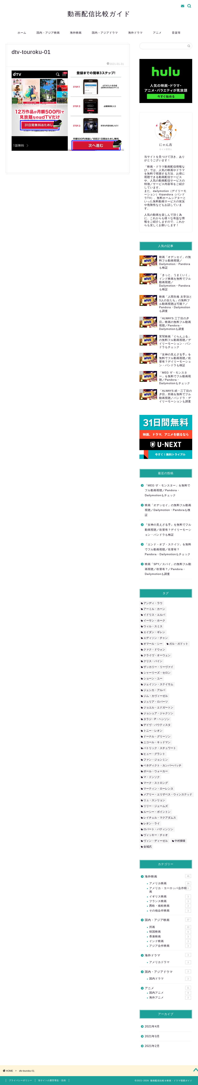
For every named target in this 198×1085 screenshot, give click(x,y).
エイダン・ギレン (154, 632)
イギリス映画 (169, 896)
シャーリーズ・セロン (157, 672)
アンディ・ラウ (152, 603)
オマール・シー (152, 643)
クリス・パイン (152, 661)
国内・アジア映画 (48, 32)
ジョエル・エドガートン (158, 707)
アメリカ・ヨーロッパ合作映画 (169, 890)
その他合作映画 (169, 910)
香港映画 (169, 936)
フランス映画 (169, 901)
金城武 (147, 846)
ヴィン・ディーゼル (155, 840)
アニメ (157, 32)
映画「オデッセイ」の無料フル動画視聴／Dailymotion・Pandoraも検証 (168, 510)
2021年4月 (152, 1026)
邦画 (169, 927)
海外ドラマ (135, 32)
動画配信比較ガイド (99, 14)
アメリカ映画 (169, 883)
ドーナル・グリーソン (157, 736)
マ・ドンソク (151, 777)
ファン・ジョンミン (155, 759)
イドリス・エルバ (154, 614)
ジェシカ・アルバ (154, 690)
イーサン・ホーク (154, 620)
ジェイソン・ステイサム (158, 684)
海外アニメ (169, 997)
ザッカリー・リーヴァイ (158, 666)
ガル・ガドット (178, 643)
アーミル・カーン (154, 609)
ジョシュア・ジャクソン (158, 713)
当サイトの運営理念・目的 (52, 1080)
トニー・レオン (152, 730)
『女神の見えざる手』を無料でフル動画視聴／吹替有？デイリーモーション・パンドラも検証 (168, 529)
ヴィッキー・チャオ (155, 835)
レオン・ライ (151, 823)
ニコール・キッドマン (157, 742)
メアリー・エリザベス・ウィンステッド (167, 794)
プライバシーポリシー (20, 1080)
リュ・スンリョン (154, 800)
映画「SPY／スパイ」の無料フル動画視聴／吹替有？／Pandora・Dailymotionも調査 (168, 569)
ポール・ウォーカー (155, 771)
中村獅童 (180, 840)
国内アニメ (169, 992)
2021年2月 (152, 1046)
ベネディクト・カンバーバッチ (162, 765)
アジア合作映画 (169, 945)
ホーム (22, 32)
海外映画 (76, 32)
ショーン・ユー (152, 678)
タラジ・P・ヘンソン (156, 719)
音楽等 (176, 32)
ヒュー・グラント (154, 753)
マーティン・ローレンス (158, 788)
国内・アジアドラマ (105, 32)
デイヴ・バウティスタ (157, 724)
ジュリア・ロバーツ (155, 701)
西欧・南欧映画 (169, 905)
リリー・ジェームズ (155, 806)
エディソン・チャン (155, 638)
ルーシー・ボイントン (157, 811)
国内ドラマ (169, 978)
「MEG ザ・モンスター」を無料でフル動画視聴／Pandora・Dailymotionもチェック (167, 490)
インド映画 (169, 941)
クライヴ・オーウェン (157, 655)
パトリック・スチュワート (159, 748)
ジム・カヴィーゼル (155, 695)
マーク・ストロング (155, 782)
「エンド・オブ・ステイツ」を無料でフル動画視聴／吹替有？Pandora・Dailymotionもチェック (168, 549)
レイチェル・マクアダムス (159, 817)
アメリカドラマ (169, 962)
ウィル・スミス (152, 626)
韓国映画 (169, 931)
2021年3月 (152, 1036)
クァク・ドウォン (154, 649)
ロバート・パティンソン (158, 829)
